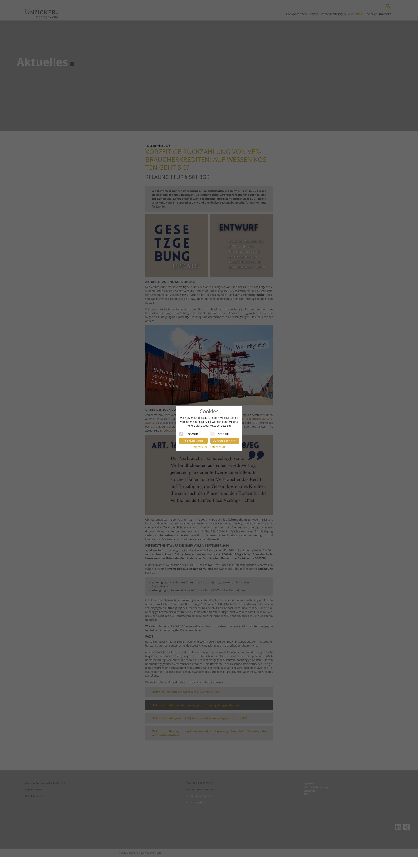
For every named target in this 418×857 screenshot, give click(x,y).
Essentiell (193, 433)
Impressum (200, 447)
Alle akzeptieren (193, 440)
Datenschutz (217, 447)
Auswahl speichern (224, 440)
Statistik (224, 433)
